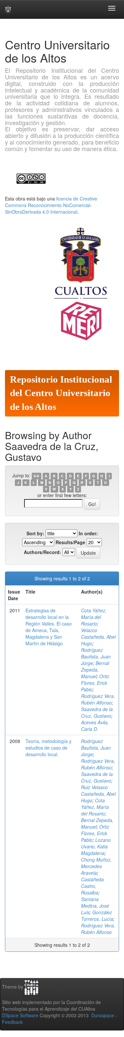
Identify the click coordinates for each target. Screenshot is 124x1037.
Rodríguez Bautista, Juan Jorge (96, 656)
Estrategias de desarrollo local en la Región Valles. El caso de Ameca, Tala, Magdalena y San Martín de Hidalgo (48, 627)
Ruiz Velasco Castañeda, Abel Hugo (98, 794)
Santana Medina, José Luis (95, 906)
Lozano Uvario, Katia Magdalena (96, 846)
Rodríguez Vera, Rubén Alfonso (98, 699)
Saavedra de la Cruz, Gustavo (97, 712)
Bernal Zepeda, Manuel (95, 669)
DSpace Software (20, 1015)
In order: (88, 533)
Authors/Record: (42, 552)
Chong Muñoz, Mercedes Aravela (96, 866)
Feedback (12, 1022)
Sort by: (35, 533)
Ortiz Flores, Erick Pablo (95, 683)
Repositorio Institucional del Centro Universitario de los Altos (61, 393)
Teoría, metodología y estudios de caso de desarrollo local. (48, 748)
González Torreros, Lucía (97, 915)
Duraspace (102, 1015)
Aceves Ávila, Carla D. (95, 725)
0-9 (36, 475)
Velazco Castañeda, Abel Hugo (98, 637)
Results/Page (70, 542)
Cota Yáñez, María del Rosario (93, 617)
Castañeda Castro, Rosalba (92, 886)
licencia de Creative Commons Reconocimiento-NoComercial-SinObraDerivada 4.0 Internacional (51, 205)
